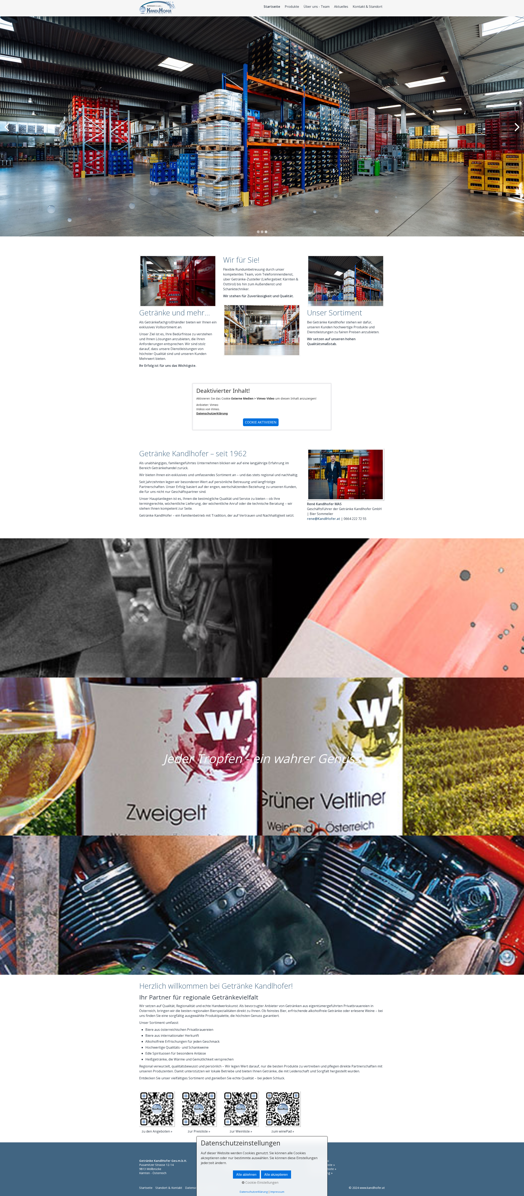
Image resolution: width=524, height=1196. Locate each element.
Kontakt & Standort (367, 6)
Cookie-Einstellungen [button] (261, 1182)
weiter (517, 129)
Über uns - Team (317, 6)
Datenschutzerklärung (212, 413)
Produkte (292, 6)
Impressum (277, 1192)
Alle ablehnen (246, 1174)
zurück (7, 129)
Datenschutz (193, 1188)
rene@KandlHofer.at (323, 518)
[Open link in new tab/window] (157, 1109)
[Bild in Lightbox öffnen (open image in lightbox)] (345, 474)
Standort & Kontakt (168, 1188)
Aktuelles (341, 6)
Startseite (272, 6)
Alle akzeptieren (276, 1174)
